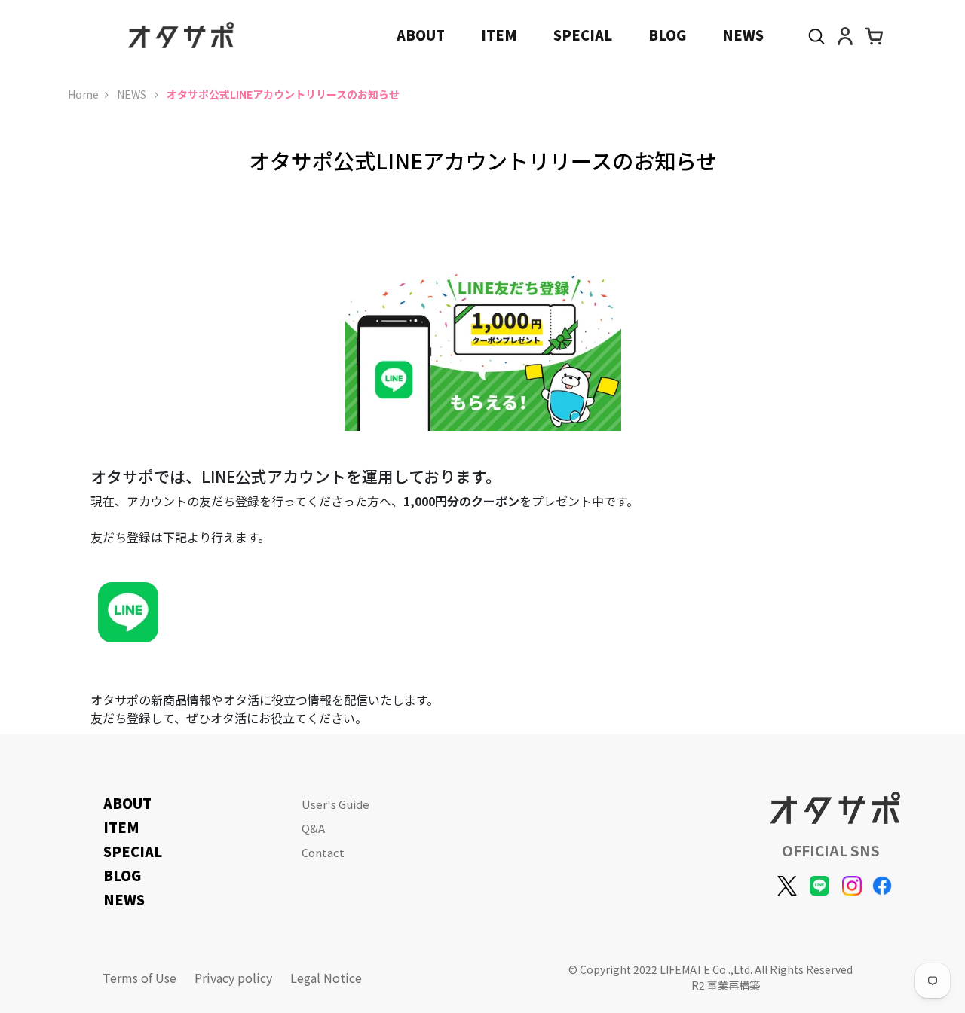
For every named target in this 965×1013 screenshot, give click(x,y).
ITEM (499, 34)
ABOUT (421, 34)
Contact (323, 852)
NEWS (743, 34)
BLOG (667, 34)
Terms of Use (139, 978)
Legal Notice (326, 978)
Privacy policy (233, 978)
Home (83, 94)
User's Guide (335, 804)
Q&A (313, 828)
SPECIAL (582, 34)
